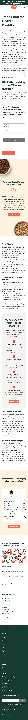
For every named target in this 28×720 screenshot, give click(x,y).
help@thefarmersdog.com (11, 677)
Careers (4, 661)
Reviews (4, 637)
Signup (4, 651)
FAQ (3, 644)
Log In (25, 7)
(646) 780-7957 (8, 680)
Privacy (3, 712)
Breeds (4, 668)
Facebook (6, 687)
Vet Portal (4, 664)
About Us (4, 641)
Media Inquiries (8, 690)
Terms (3, 714)
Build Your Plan (14, 401)
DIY (3, 658)
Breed (8, 627)
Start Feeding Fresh (9, 153)
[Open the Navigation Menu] (2, 8)
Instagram (6, 683)
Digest (3, 654)
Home (3, 627)
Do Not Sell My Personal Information (9, 716)
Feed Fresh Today (14, 214)
